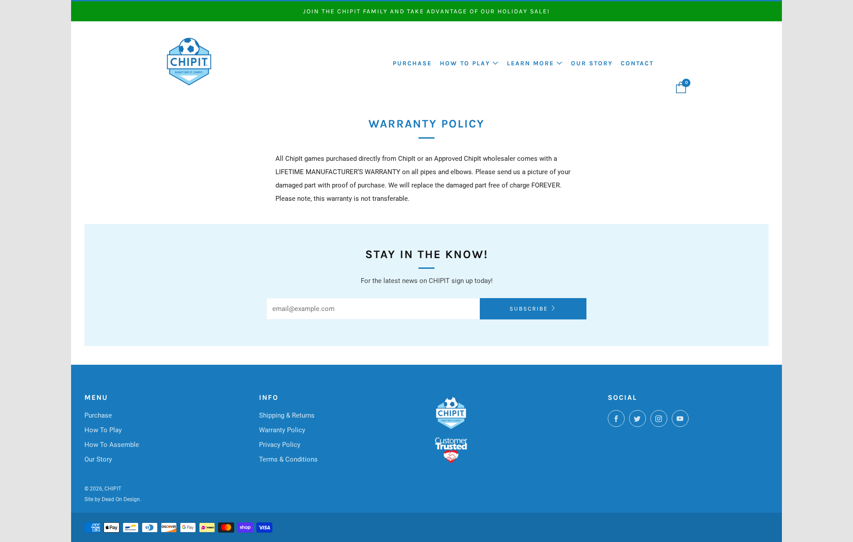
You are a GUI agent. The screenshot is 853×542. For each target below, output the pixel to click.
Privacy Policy (279, 445)
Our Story (592, 63)
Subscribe (529, 308)
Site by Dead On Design (112, 499)
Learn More (530, 63)
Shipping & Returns (287, 415)
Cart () (685, 83)
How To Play (465, 63)
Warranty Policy (282, 430)
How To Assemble (111, 445)
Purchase (412, 63)
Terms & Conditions (288, 459)
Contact (637, 63)
